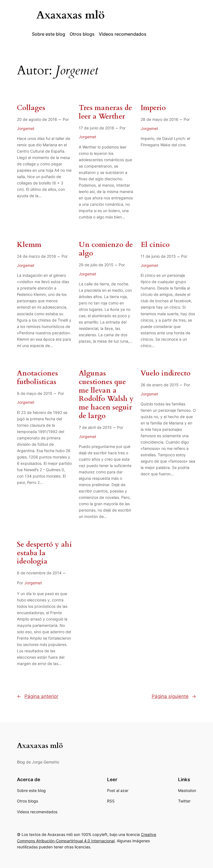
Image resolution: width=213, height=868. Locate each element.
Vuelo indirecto (166, 373)
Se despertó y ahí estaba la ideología (44, 553)
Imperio (153, 108)
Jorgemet (25, 128)
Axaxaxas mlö (70, 15)
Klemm (29, 245)
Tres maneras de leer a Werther (105, 112)
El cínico (155, 245)
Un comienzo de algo (106, 249)
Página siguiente (174, 696)
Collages (31, 108)
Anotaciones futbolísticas (37, 377)
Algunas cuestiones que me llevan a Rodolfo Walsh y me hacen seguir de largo (106, 394)
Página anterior (37, 696)
